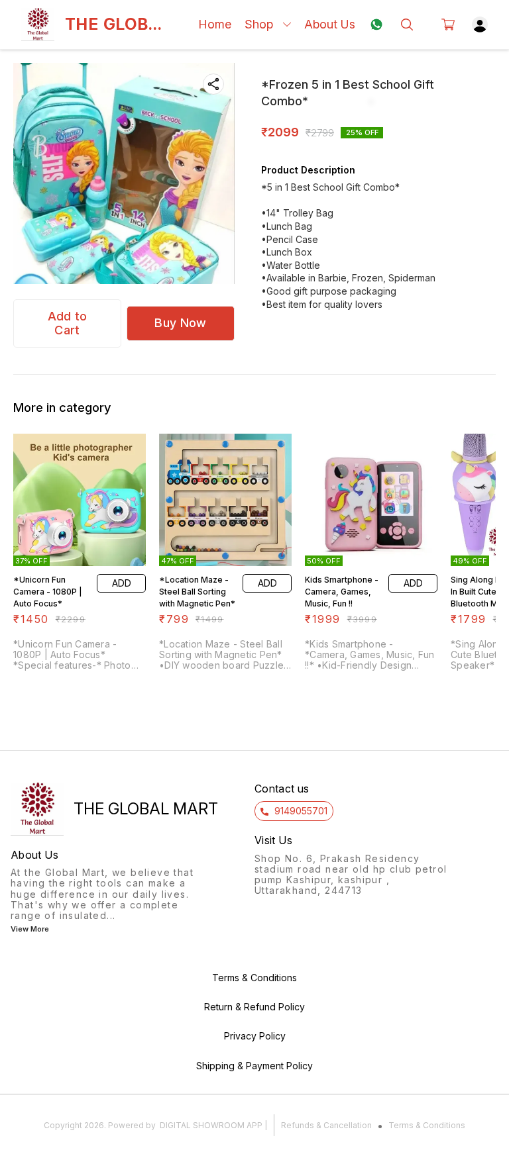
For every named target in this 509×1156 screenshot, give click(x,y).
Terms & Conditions (426, 1125)
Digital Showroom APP (211, 1125)
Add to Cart (67, 323)
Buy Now (180, 323)
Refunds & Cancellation (326, 1125)
